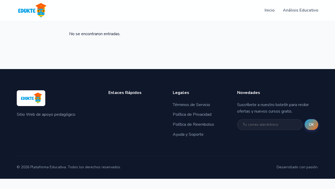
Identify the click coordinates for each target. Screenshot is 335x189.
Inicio (270, 10)
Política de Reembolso (193, 124)
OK (311, 124)
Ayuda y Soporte (188, 134)
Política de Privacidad (192, 114)
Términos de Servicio (191, 105)
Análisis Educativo (300, 10)
